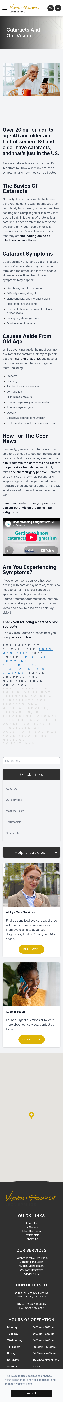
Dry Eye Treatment (31, 1269)
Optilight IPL (31, 1273)
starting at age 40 (27, 358)
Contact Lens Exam (31, 1261)
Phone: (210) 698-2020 (31, 1304)
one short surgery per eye (29, 472)
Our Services (14, 799)
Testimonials (13, 822)
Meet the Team (15, 810)
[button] (5, 8)
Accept (31, 1393)
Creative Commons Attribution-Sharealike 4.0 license (25, 664)
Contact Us (12, 833)
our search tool (21, 637)
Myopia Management (31, 1265)
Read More (31, 949)
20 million (26, 130)
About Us (11, 788)
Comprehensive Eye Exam (32, 1258)
